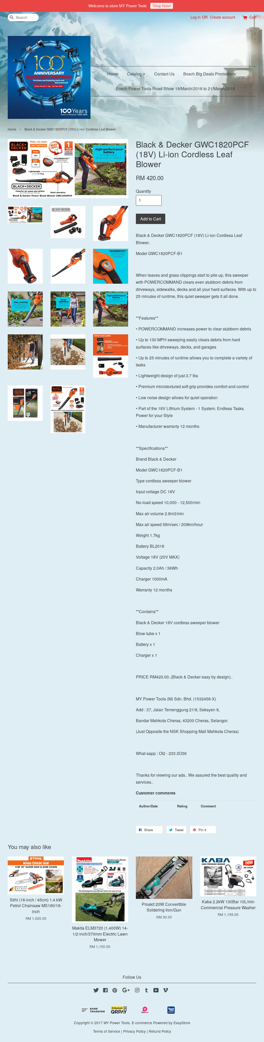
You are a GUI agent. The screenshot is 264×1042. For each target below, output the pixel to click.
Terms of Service (106, 1031)
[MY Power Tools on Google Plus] (126, 990)
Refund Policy (160, 1031)
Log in (196, 17)
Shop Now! (161, 6)
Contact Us (164, 74)
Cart (252, 17)
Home (112, 74)
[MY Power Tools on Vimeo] (165, 990)
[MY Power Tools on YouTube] (156, 990)
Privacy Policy (134, 1031)
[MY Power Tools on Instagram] (137, 990)
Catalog (135, 74)
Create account (222, 17)
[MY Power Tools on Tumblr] (147, 990)
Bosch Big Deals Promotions (209, 74)
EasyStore (182, 1022)
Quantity (143, 191)
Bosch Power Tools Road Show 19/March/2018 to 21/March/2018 (175, 88)
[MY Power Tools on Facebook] (105, 990)
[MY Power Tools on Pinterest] (115, 990)
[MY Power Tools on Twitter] (96, 990)
